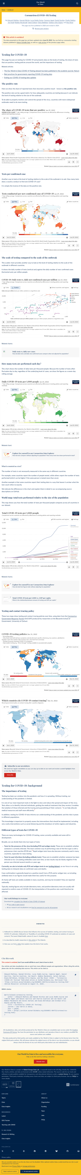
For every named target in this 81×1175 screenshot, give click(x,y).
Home (3, 9)
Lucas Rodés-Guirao (36, 20)
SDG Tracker (6, 1120)
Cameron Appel (49, 20)
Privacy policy (6, 1157)
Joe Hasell (11, 22)
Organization (45, 1102)
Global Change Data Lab (31, 1069)
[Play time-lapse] (3, 154)
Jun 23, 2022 (74, 322)
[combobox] (77, 3)
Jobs (42, 1115)
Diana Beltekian (43, 22)
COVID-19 (10, 9)
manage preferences (29, 1166)
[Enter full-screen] (77, 162)
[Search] (77, 3)
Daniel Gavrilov (60, 20)
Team (43, 1111)
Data (3, 1102)
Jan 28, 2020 (11, 322)
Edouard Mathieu (13, 20)
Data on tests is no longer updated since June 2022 (63, 166)
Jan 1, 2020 (10, 679)
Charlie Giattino (70, 20)
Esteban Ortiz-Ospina (56, 22)
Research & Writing (8, 1134)
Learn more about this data (69, 157)
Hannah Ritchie (25, 20)
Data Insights (6, 1106)
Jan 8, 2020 (10, 425)
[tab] (6, 118)
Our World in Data (40, 3)
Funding (44, 1106)
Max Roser (69, 22)
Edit (61, 519)
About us (44, 1098)
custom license (63, 1074)
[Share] (73, 162)
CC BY (21, 162)
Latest (4, 1116)
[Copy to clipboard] (73, 975)
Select (73, 118)
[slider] (67, 154)
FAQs (74, 1076)
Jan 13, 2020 (11, 237)
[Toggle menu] (4, 3)
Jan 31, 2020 (11, 562)
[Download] (69, 162)
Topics (4, 1098)
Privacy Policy (16, 1166)
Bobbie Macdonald (21, 22)
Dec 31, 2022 (74, 679)
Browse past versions (42, 28)
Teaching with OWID (8, 1125)
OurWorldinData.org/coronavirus (10, 162)
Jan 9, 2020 (10, 154)
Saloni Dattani (32, 22)
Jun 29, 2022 (74, 154)
